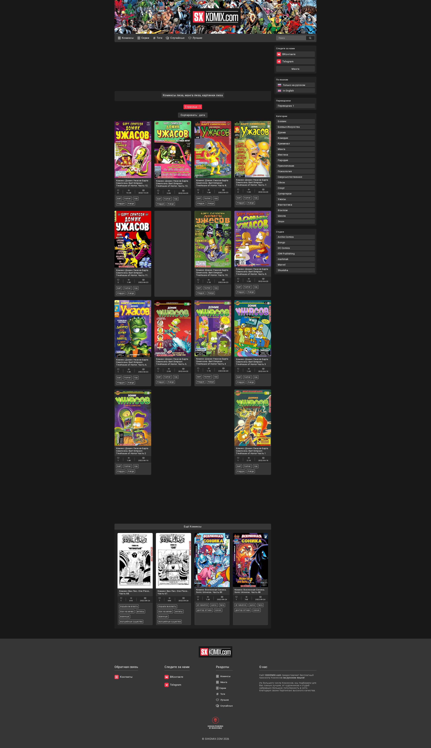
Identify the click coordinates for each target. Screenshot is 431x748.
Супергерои (284, 193)
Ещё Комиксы (193, 526)
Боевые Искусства (289, 127)
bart (119, 198)
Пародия (283, 160)
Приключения (286, 165)
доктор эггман (204, 610)
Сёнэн (281, 182)
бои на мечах (127, 611)
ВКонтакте (289, 54)
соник (218, 610)
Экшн (281, 221)
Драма (282, 132)
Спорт (281, 188)
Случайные (177, 37)
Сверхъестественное (290, 177)
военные (124, 616)
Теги (159, 37)
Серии (145, 37)
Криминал (284, 143)
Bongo (281, 242)
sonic (214, 605)
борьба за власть (129, 606)
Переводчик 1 (286, 105)
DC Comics (284, 248)
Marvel (281, 264)
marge (131, 203)
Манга (281, 149)
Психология (285, 171)
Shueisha (283, 270)
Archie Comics (286, 237)
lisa (136, 198)
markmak (283, 259)
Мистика (283, 154)
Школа (282, 216)
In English (288, 90)
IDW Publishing (286, 253)
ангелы (140, 611)
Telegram (287, 61)
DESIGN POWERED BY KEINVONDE (215, 727)
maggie (120, 203)
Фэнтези (283, 210)
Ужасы (282, 199)
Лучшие (197, 37)
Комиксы (128, 37)
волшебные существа (131, 621)
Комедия (283, 138)
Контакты (126, 676)
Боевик (282, 121)
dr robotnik (202, 605)
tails (222, 605)
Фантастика (285, 204)
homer (127, 198)
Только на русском (294, 85)
